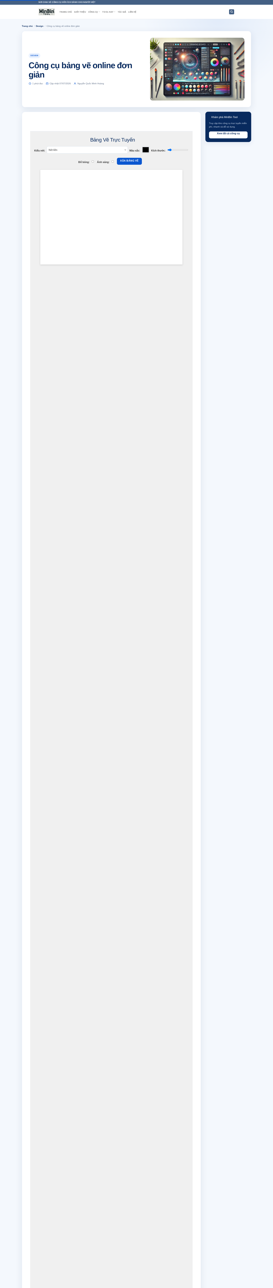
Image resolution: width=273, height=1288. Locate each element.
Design (39, 26)
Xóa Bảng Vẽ (129, 160)
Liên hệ (132, 11)
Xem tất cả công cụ (228, 133)
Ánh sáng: (103, 162)
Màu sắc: (134, 150)
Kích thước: (158, 150)
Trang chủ (65, 11)
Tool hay (107, 11)
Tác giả (122, 11)
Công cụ (93, 11)
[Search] (231, 12)
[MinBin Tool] (47, 11)
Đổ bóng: (84, 162)
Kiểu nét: (39, 150)
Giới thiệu (80, 11)
